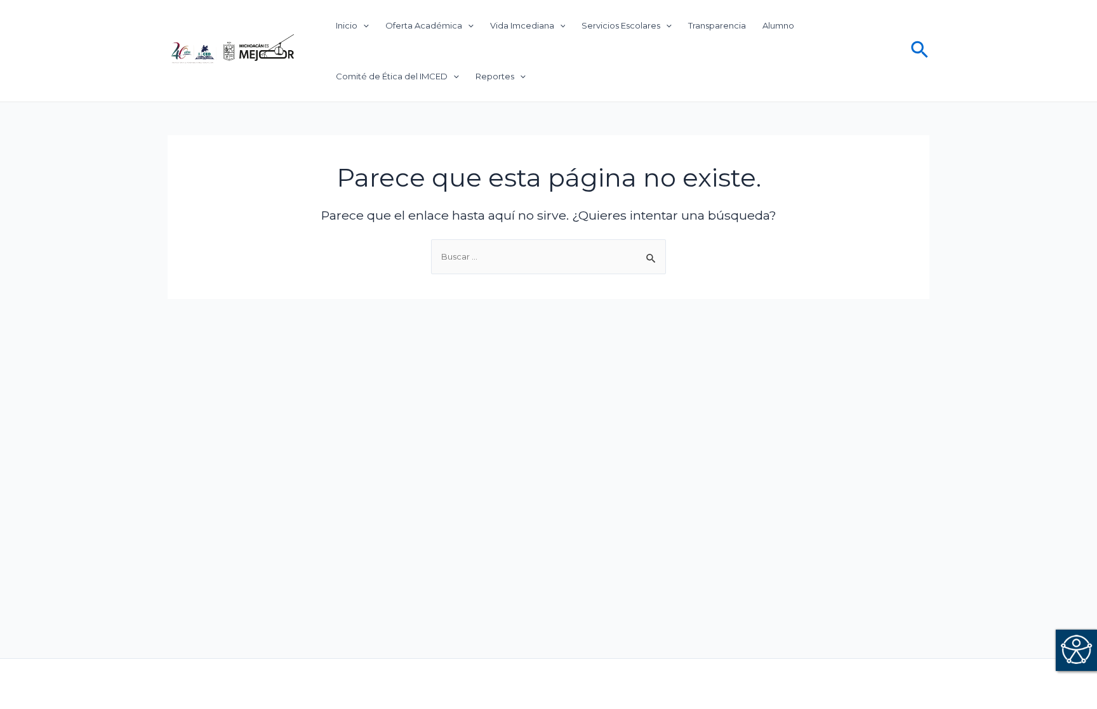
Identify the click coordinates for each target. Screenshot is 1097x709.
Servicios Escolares (621, 25)
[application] (363, 25)
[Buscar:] (548, 256)
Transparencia (717, 25)
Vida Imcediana (522, 25)
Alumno (778, 25)
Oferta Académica (423, 25)
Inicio (346, 25)
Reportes (494, 76)
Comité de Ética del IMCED (392, 76)
